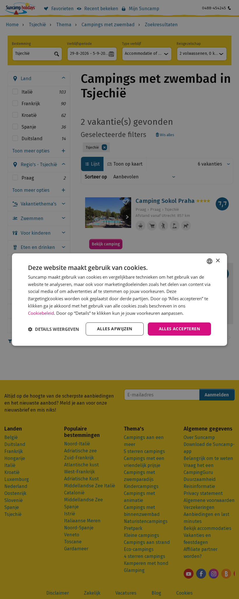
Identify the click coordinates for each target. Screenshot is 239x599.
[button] (53, 329)
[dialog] (119, 299)
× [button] (217, 261)
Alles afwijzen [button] (114, 329)
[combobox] (209, 261)
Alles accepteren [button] (179, 329)
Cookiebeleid (41, 313)
